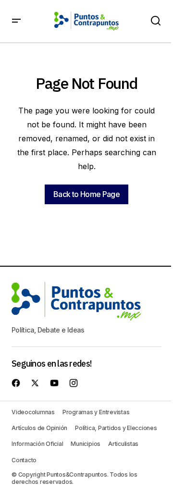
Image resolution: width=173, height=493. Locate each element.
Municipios (85, 443)
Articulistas (123, 443)
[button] (16, 21)
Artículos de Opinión (39, 427)
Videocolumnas (33, 412)
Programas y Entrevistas (95, 412)
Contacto (24, 460)
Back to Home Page (86, 194)
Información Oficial (37, 443)
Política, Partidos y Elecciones (116, 427)
